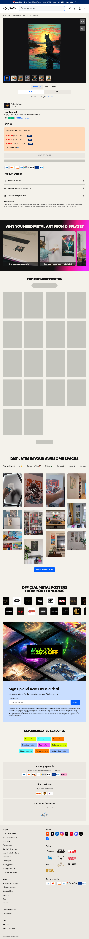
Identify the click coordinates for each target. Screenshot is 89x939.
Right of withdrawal (10, 849)
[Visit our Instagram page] (62, 834)
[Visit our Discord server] (76, 834)
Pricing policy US (9, 868)
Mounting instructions (11, 853)
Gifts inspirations (9, 928)
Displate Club (8, 891)
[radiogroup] (44, 87)
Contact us (7, 857)
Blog (4, 899)
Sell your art (7, 914)
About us (6, 895)
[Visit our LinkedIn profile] (57, 834)
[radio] (37, 87)
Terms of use (7, 845)
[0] (70, 8)
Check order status (9, 833)
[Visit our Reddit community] (47, 834)
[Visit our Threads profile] (81, 834)
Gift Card (6, 924)
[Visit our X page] (66, 834)
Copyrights (7, 861)
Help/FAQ (6, 841)
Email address (13, 698)
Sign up (75, 702)
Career (5, 903)
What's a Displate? (9, 887)
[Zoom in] (82, 28)
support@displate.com (15, 715)
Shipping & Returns (10, 837)
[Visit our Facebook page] (47, 838)
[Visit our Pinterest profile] (71, 834)
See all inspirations (44, 569)
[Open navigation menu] (84, 8)
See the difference (51, 97)
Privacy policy (76, 708)
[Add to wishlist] (82, 21)
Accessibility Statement (11, 883)
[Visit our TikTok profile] (52, 834)
